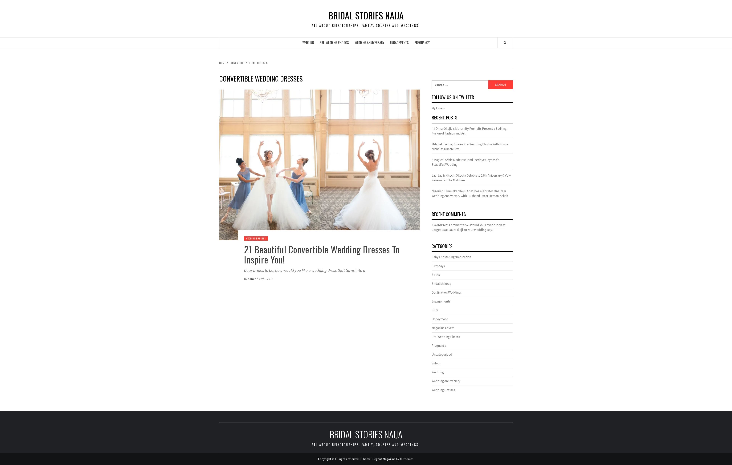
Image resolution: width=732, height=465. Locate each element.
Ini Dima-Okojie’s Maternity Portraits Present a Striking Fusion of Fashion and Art (469, 131)
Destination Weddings (447, 292)
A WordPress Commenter (449, 225)
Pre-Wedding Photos (334, 42)
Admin (252, 279)
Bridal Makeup (442, 284)
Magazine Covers (443, 328)
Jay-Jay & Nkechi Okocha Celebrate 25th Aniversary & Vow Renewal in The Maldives (471, 177)
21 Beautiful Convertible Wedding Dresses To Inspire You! (322, 254)
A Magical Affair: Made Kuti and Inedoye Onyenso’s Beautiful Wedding (465, 162)
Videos (436, 363)
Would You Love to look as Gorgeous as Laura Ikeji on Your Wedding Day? (468, 227)
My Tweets (438, 108)
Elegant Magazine (383, 459)
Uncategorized (442, 354)
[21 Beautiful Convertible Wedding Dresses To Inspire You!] (319, 164)
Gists (435, 310)
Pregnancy (422, 42)
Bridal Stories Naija (366, 15)
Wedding (308, 42)
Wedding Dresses (256, 238)
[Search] (505, 42)
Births (436, 275)
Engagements (399, 42)
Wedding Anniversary (369, 42)
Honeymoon (440, 319)
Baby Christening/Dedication (451, 257)
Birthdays (438, 266)
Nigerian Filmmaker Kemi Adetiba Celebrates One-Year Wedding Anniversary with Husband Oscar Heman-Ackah (470, 193)
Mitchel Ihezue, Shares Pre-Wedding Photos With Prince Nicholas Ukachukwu (470, 146)
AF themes (406, 459)
